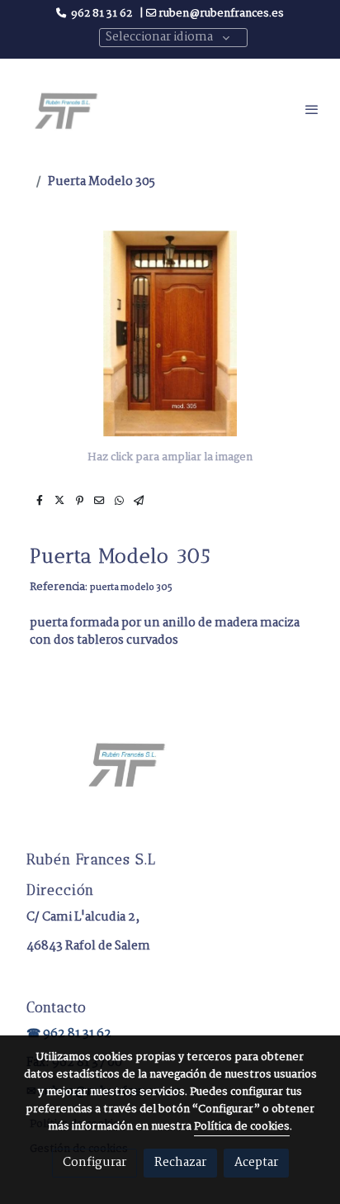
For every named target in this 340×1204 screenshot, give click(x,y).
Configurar (94, 1163)
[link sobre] (170, 773)
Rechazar (180, 1163)
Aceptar (256, 1163)
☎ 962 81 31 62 (68, 1034)
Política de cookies (242, 1126)
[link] (66, 109)
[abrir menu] (312, 109)
